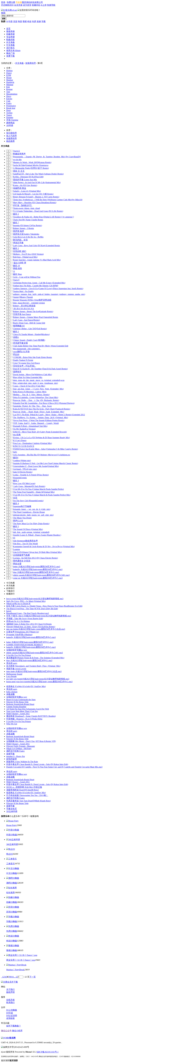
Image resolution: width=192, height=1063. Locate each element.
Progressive (11, 106)
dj (7, 21)
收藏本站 (36, 5)
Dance (9, 73)
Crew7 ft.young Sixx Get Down (26, 363)
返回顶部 (9, 1060)
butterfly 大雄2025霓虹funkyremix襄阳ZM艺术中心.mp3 (37, 569)
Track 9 (16, 280)
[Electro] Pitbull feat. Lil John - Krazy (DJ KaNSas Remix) (30, 627)
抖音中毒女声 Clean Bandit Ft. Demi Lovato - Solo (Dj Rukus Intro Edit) (37, 764)
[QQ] (3, 1038)
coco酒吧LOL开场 (21, 351)
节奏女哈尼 (11, 809)
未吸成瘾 (10, 694)
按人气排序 (11, 136)
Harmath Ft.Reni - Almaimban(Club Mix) (30, 426)
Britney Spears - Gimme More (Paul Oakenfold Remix (35, 317)
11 (14, 271)
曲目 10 (16, 265)
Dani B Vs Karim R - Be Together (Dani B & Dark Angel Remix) (40, 369)
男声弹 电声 (18, 231)
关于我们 (10, 989)
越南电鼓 (10, 123)
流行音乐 (10, 48)
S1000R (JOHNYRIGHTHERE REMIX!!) (24, 645)
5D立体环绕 (11, 811)
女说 (15, 498)
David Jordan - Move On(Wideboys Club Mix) (32, 374)
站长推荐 (10, 892)
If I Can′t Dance (19, 440)
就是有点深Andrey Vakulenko (26, 234)
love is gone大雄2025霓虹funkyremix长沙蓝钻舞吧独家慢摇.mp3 (34, 598)
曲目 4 (16, 503)
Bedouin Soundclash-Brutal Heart (20, 704)
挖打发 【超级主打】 (22, 205)
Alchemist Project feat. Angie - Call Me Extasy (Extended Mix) (39, 283)
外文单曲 (10, 42)
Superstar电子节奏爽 (22, 506)
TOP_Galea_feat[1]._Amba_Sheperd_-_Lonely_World (36, 423)
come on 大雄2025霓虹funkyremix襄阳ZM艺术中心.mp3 (38, 578)
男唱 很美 (17, 268)
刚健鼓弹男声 (19, 154)
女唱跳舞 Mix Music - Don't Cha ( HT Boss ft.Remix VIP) (31, 741)
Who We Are (11, 724)
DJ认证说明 (11, 1015)
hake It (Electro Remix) (22, 472)
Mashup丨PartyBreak (15, 970)
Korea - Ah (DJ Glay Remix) (25, 185)
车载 (43, 21)
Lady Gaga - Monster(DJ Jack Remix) (29, 486)
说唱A (16, 337)
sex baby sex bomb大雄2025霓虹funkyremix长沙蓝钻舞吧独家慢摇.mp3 (37, 679)
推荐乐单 (13, 50)
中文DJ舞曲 (11, 873)
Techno (9, 113)
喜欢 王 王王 (19, 171)
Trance (9, 115)
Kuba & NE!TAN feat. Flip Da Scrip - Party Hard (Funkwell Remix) (41, 409)
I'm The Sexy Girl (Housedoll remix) (28, 501)
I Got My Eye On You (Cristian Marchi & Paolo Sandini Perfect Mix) (41, 495)
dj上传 (43, 5)
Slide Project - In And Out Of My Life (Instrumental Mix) (37, 182)
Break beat (10, 108)
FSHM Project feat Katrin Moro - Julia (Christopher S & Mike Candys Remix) (45, 449)
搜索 (3, 13)
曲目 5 (16, 526)
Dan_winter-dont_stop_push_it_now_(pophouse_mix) (35, 383)
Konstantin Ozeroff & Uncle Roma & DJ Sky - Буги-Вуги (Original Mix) (44, 546)
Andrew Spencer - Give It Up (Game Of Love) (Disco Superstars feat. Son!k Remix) (48, 288)
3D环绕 (9, 125)
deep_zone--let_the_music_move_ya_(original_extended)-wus (38, 380)
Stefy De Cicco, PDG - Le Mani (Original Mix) (26, 601)
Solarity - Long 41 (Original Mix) (27, 191)
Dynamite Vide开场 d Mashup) (19, 634)
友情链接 (10, 1018)
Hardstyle (10, 82)
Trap (8, 92)
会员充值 (18, 5)
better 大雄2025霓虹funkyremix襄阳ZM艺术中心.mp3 (36, 566)
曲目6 (15, 458)
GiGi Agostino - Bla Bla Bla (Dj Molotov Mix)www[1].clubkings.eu (41, 455)
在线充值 (10, 1000)
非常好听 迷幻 (19, 251)
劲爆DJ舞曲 (11, 902)
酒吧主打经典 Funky (15, 751)
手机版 (19, 2)
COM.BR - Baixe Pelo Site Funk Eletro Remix (32, 357)
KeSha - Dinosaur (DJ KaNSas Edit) (28, 177)
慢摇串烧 (10, 31)
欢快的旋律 (11, 759)
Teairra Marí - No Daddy (23, 291)
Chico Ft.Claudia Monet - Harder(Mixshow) (31, 334)
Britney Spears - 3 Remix (23, 228)
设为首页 (27, 5)
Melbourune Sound (14, 674)
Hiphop (9, 70)
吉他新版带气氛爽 (21, 555)
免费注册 (11, 2)
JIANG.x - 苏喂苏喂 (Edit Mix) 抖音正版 (24, 787)
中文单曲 (10, 45)
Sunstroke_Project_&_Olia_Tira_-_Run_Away (32, 406)
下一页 (32, 977)
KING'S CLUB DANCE (23, 446)
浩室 (15, 21)
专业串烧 (10, 37)
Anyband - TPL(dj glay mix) (25, 469)
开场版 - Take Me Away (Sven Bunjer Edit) (24, 618)
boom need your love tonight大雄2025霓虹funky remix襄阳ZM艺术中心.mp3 (39, 681)
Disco (8, 96)
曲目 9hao (17, 274)
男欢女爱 (17, 564)
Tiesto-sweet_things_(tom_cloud (26, 208)
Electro (9, 99)
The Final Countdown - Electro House (29, 512)
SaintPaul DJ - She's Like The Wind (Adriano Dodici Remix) (38, 174)
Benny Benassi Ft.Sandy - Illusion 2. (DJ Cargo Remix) (36, 197)
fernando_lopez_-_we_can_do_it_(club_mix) (31, 509)
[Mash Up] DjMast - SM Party (18, 748)
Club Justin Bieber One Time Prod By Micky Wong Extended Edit (40, 346)
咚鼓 (29, 21)
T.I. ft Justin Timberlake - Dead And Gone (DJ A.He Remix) (38, 211)
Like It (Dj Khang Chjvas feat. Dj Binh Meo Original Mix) (37, 552)
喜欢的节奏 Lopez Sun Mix (25, 179)
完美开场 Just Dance (22, 314)
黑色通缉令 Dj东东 (21, 561)
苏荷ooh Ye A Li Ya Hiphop (18, 621)
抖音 (10, 21)
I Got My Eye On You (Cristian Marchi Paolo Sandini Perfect (38, 489)
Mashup (9, 80)
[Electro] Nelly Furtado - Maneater (20, 746)
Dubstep (9, 117)
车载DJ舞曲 (11, 921)
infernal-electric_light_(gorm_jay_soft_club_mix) (33, 515)
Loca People (11, 676)
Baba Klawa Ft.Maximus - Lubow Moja (29, 392)
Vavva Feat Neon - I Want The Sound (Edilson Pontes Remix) (38, 420)
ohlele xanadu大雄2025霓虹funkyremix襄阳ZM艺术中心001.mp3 (41, 575)
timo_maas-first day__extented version (29, 303)
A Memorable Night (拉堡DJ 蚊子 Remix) (31, 168)
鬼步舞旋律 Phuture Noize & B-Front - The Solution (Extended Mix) (35, 658)
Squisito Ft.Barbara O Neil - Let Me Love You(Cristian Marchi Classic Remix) (45, 463)
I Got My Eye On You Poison (18, 655)
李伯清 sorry (11, 663)
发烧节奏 (10, 754)
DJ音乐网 (11, 1038)
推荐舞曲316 (19, 326)
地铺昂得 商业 (19, 188)
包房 (34, 21)
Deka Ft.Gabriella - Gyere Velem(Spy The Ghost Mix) (35, 397)
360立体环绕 (12, 844)
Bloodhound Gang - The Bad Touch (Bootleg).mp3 (27, 613)
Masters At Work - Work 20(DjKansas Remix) (32, 162)
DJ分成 (9, 1013)
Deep (8, 110)
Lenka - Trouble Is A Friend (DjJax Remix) (31, 475)
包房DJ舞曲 (11, 931)
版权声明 (10, 992)
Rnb (8, 87)
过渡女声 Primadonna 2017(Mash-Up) (22, 632)
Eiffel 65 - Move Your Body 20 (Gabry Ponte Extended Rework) (40, 432)
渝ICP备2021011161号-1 (47, 1052)
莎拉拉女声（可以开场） (24, 366)
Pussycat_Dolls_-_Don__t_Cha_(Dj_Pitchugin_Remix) (36, 400)
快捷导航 (51, 5)
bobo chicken (11, 692)
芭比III (16, 354)
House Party (11, 825)
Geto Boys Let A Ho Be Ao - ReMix (28, 237)
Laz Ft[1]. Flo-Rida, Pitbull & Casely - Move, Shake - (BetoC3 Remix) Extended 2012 (49, 415)
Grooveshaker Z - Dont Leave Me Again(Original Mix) (36, 466)
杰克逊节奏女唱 (20, 343)
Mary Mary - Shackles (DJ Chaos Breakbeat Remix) (34, 202)
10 (12, 977)
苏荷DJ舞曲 (11, 912)
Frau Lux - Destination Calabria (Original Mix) (32, 443)
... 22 (16, 977)
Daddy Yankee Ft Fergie (23, 360)
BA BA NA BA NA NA (23, 308)
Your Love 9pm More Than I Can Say (22, 711)
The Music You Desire (22, 518)
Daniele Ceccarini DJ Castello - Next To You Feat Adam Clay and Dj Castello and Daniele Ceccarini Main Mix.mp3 (54, 767)
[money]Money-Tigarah (23, 297)
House (9, 77)
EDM (8, 75)
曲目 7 (16, 222)
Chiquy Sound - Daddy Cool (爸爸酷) (29, 340)
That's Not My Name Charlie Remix (28, 220)
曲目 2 (16, 214)
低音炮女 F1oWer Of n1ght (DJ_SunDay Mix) (26, 686)
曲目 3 (16, 480)
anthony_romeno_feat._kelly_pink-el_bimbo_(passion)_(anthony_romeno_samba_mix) (49, 294)
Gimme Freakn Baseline (16, 706)
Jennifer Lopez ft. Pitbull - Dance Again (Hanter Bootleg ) (37, 535)
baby (15, 452)
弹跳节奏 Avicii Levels (16, 669)
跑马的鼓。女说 (20, 240)
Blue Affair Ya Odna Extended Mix (27, 377)
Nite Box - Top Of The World (25, 544)
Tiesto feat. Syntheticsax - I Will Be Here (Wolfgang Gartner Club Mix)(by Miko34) (47, 200)
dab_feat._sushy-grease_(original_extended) (31, 532)
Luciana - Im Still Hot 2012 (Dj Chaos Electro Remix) (35, 558)
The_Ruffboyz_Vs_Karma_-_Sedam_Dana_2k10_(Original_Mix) (40, 417)
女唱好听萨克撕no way (16, 650)
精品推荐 (10, 141)
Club (8, 101)
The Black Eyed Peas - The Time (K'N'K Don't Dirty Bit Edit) (32, 609)
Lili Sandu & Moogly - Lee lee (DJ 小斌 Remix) (33, 194)
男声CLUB (18, 521)
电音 (20, 21)
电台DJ (9, 854)
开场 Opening (12, 120)
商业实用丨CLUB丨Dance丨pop (20, 960)
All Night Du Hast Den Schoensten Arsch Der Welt (27, 709)
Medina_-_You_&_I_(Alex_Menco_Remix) (31, 394)
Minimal (9, 85)
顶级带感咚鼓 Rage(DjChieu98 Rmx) (22, 790)
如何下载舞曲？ (13, 1026)
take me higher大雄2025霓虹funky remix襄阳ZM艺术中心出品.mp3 (35, 629)
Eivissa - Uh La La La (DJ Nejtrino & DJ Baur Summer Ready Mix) (41, 437)
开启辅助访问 (7, 5)
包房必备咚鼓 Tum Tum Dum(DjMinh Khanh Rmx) (28, 801)
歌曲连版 (10, 39)
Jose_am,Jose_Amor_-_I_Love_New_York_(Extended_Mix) (38, 389)
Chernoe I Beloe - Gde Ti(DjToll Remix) (30, 329)
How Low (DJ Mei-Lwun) (24, 483)
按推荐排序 (30, 63)
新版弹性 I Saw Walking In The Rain (22, 761)
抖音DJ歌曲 (11, 835)
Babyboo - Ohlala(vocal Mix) (25, 257)
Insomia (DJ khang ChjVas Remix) (27, 225)
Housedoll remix (20, 478)
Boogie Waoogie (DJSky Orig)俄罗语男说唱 (32, 300)
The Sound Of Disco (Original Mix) (28, 529)
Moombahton (11, 94)
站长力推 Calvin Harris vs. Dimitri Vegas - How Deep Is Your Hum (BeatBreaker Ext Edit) (44, 606)
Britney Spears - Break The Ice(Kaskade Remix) (33, 311)
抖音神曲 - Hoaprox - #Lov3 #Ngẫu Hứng (24, 719)
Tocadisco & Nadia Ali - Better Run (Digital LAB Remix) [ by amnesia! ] (43, 217)
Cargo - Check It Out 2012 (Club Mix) (29, 386)
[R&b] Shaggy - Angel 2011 (18, 714)
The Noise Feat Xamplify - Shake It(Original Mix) (34, 492)
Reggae (9, 89)
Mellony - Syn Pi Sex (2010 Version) (28, 254)
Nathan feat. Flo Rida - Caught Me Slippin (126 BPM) (35, 286)
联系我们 (10, 1002)
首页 (8, 28)
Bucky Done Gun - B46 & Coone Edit (29, 323)
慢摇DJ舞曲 (11, 950)
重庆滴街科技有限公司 (32, 2)
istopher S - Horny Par (15, 756)
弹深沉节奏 (18, 243)
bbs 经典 (17, 435)
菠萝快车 (17, 372)
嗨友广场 (10, 53)
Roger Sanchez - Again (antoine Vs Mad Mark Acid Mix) (37, 260)
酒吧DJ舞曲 (11, 883)
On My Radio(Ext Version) (24, 429)
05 (14, 538)
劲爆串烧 (10, 34)
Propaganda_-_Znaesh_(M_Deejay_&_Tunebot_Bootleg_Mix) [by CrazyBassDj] (47, 157)
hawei (8, 611)
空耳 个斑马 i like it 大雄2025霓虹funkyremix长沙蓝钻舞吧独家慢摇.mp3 (38, 616)
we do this (17, 159)
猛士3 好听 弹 (19, 263)
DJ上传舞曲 (11, 1010)
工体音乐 (10, 863)
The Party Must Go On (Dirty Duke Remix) (31, 523)
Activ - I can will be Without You (26, 277)
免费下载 (10, 56)
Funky (9, 103)
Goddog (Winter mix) (22, 460)
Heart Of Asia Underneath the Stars (21, 699)
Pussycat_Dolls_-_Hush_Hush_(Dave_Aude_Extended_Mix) (38, 412)
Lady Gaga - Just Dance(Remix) (26, 320)
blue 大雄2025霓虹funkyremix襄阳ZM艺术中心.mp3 (36, 572)
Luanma (16, 549)
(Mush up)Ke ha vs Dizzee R (18, 603)
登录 (3, 2)
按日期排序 (11, 133)
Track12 (16, 151)
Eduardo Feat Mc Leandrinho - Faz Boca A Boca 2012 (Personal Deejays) (43, 403)
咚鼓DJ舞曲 (11, 941)
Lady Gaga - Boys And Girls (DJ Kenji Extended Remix (36, 245)
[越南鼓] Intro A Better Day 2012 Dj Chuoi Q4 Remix (29, 624)
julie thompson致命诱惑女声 (25, 541)
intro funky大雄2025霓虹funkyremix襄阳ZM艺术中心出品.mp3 (34, 671)
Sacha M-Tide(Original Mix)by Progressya (30, 165)
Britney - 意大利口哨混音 (24, 306)
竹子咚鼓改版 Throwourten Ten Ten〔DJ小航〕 (27, 795)
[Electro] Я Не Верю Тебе (17, 702)
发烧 (39, 21)
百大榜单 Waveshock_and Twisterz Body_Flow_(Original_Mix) (33, 666)
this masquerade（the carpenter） (27, 349)
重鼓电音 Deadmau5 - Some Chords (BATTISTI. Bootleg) (31, 716)
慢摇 (25, 21)
